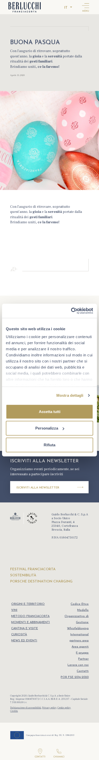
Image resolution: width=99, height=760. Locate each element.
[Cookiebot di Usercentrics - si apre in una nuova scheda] (71, 311)
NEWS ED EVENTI (24, 640)
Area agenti (80, 646)
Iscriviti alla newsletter (37, 487)
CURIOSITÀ (19, 634)
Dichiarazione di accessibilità (25, 707)
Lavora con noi (78, 665)
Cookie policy (64, 707)
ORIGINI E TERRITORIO (28, 604)
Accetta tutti (49, 411)
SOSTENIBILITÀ (23, 575)
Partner (83, 658)
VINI (14, 610)
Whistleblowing (78, 628)
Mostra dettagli (70, 395)
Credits (14, 710)
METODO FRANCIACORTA (30, 616)
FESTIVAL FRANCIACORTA (33, 569)
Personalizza (46, 428)
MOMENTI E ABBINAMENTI (30, 622)
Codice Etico (80, 604)
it (66, 8)
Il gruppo (82, 652)
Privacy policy (49, 707)
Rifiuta (49, 444)
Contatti (83, 671)
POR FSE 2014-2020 (75, 677)
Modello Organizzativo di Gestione (76, 616)
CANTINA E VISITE (24, 628)
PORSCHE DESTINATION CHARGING (41, 581)
